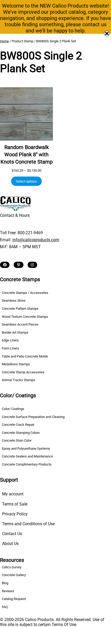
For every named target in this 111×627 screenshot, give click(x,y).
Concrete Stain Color (16, 440)
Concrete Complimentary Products (27, 464)
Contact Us (12, 533)
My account (12, 493)
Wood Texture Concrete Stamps (25, 317)
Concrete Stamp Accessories (23, 372)
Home (4, 41)
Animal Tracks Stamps (18, 380)
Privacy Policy (15, 513)
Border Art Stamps (15, 332)
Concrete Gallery (14, 575)
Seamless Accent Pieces (20, 324)
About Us (10, 543)
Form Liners (10, 348)
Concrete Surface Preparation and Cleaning (33, 417)
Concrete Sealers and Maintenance (27, 456)
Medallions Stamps (16, 364)
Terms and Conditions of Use (28, 523)
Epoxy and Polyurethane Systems (26, 448)
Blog (5, 583)
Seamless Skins (14, 300)
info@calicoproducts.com (35, 239)
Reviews (8, 591)
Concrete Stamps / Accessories (25, 293)
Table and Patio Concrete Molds (25, 356)
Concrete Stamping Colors (21, 433)
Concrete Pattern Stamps (20, 309)
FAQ (5, 607)
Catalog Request (14, 599)
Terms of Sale (14, 504)
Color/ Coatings (13, 409)
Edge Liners (10, 340)
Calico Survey (11, 567)
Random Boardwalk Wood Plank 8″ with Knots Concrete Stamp (27, 154)
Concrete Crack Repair (18, 425)
